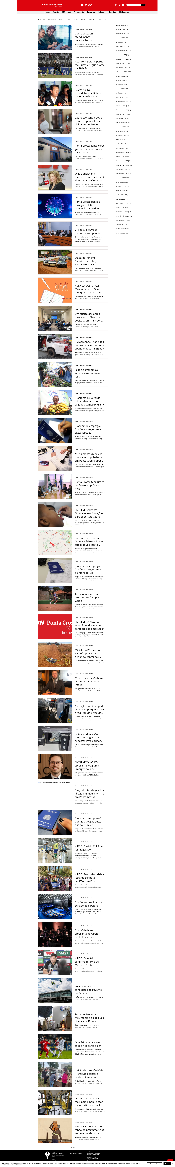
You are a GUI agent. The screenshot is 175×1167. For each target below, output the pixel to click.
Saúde (76, 20)
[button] (106, 20)
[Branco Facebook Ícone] (113, 5)
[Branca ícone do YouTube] (123, 5)
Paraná (69, 20)
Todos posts (41, 20)
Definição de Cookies (155, 1164)
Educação (91, 20)
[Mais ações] (104, 29)
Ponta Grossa (52, 20)
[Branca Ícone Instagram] (116, 5)
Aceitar (167, 1164)
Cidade (61, 20)
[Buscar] (143, 5)
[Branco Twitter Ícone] (119, 5)
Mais (99, 20)
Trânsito (83, 20)
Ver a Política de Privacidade (15, 1165)
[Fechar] (173, 1164)
